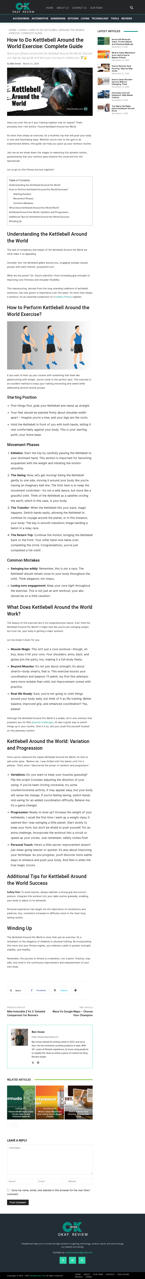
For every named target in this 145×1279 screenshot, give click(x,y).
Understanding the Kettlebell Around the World (34, 185)
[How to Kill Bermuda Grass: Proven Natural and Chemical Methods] (21, 1102)
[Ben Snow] (19, 1046)
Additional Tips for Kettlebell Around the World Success (39, 216)
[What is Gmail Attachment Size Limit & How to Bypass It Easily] (50, 1102)
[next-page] (15, 1125)
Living (23, 30)
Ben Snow (15, 63)
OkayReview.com (37, 1275)
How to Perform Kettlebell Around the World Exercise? (38, 189)
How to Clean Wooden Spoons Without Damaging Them (122, 81)
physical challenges (42, 722)
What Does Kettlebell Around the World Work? (34, 207)
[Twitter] (33, 1062)
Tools (78, 1108)
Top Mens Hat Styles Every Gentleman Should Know (123, 108)
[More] (75, 990)
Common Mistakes (23, 203)
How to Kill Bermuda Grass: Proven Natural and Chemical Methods (21, 1114)
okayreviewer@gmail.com (78, 1252)
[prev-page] (9, 1125)
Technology (49, 1108)
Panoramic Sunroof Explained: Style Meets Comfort (122, 95)
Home (12, 30)
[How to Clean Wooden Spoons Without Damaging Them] (104, 81)
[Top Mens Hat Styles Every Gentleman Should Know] (104, 107)
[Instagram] (72, 1260)
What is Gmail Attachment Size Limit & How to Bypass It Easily (49, 1114)
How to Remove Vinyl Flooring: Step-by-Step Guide (78, 1114)
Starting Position (22, 194)
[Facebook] (63, 1260)
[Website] (38, 1062)
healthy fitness (63, 296)
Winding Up (15, 221)
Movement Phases (23, 198)
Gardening (20, 1108)
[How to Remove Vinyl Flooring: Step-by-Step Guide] (79, 1102)
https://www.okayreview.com (45, 1037)
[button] (132, 8)
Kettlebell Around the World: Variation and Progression (38, 212)
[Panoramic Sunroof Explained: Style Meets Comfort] (104, 94)
